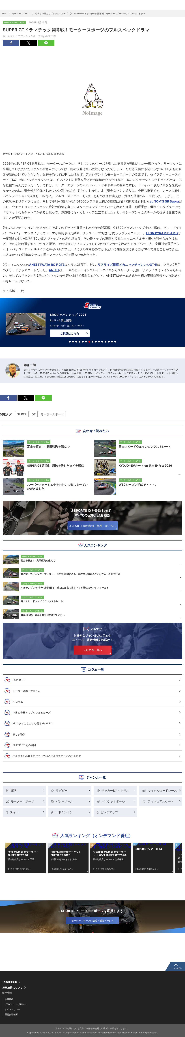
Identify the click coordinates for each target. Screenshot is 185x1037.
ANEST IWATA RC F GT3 (47, 264)
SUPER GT (19, 679)
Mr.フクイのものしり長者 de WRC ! (33, 723)
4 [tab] (79, 342)
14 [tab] (112, 342)
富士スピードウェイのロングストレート (42, 601)
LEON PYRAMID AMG (162, 233)
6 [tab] (86, 342)
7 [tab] (89, 342)
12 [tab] (105, 342)
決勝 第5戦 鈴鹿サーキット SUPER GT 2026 (66, 853)
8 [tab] (92, 342)
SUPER (22, 414)
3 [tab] (76, 342)
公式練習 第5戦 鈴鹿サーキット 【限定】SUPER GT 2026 (109, 853)
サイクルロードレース (162, 790)
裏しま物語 (19, 734)
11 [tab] (102, 342)
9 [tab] (96, 342)
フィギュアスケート (161, 801)
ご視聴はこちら (69, 333)
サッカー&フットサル (115, 790)
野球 (13, 790)
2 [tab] (73, 342)
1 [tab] (70, 342)
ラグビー (61, 790)
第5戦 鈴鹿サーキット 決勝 (64, 859)
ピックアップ (109, 812)
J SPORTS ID (9, 982)
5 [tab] (83, 342)
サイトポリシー (12, 1009)
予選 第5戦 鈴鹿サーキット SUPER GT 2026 (23, 853)
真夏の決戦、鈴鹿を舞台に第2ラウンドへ (42, 614)
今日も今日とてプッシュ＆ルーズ (51, 13)
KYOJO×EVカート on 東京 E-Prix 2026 (145, 465)
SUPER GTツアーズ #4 (148, 848)
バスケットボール (113, 801)
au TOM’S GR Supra (164, 201)
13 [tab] (109, 342)
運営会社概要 (11, 1014)
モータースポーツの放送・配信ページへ (92, 920)
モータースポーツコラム (26, 690)
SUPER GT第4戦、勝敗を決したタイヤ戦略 (55, 465)
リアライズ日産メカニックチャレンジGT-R (127, 264)
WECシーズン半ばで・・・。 (138, 484)
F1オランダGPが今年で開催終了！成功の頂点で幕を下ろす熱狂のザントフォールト (65, 587)
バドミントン (64, 812)
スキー (14, 812)
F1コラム (18, 701)
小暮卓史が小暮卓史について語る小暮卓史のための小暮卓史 (47, 756)
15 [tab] (115, 342)
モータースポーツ (20, 13)
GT (34, 414)
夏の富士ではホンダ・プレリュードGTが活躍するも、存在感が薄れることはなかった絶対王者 (71, 574)
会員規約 (9, 999)
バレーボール (64, 801)
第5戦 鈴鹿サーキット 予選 (21, 859)
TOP (4, 13)
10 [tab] (99, 342)
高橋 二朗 (50, 35)
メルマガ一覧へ (92, 650)
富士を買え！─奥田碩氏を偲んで (38, 560)
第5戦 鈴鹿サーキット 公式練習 (108, 859)
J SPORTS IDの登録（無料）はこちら (92, 525)
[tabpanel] (92, 323)
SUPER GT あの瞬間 (24, 745)
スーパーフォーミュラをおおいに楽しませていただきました (57, 486)
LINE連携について (12, 987)
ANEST (54, 270)
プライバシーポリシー (15, 1004)
